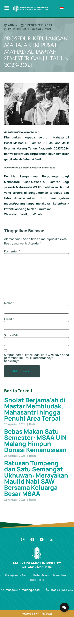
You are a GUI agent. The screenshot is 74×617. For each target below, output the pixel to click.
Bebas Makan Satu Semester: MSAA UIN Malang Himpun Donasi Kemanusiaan (35, 440)
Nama (9, 302)
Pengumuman (18, 29)
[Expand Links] (64, 607)
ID (65, 8)
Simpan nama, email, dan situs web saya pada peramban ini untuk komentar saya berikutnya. (36, 357)
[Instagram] (23, 539)
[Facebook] (32, 539)
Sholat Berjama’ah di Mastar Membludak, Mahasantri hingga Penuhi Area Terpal (35, 409)
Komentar (12, 251)
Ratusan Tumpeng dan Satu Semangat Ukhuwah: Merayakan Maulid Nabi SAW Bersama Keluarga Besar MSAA (36, 478)
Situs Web (11, 335)
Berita (33, 424)
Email (9, 319)
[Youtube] (41, 539)
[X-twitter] (51, 539)
